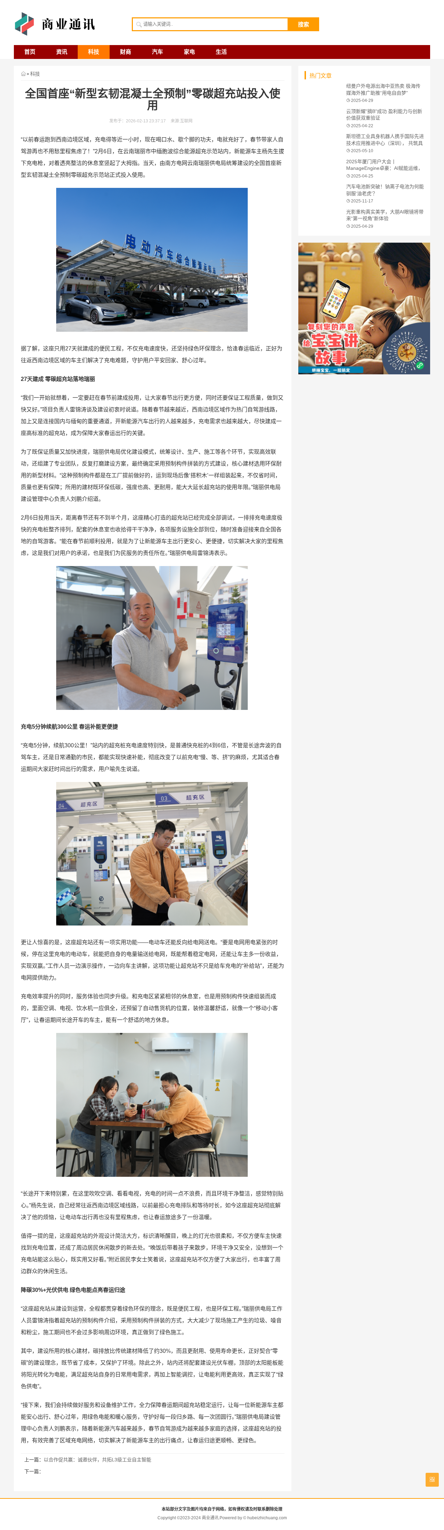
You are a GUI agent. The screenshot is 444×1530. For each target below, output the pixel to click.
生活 (221, 52)
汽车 (157, 52)
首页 (29, 52)
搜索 (303, 24)
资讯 (61, 52)
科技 (93, 52)
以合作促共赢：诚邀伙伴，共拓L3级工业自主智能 (97, 1459)
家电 (189, 52)
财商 (125, 52)
